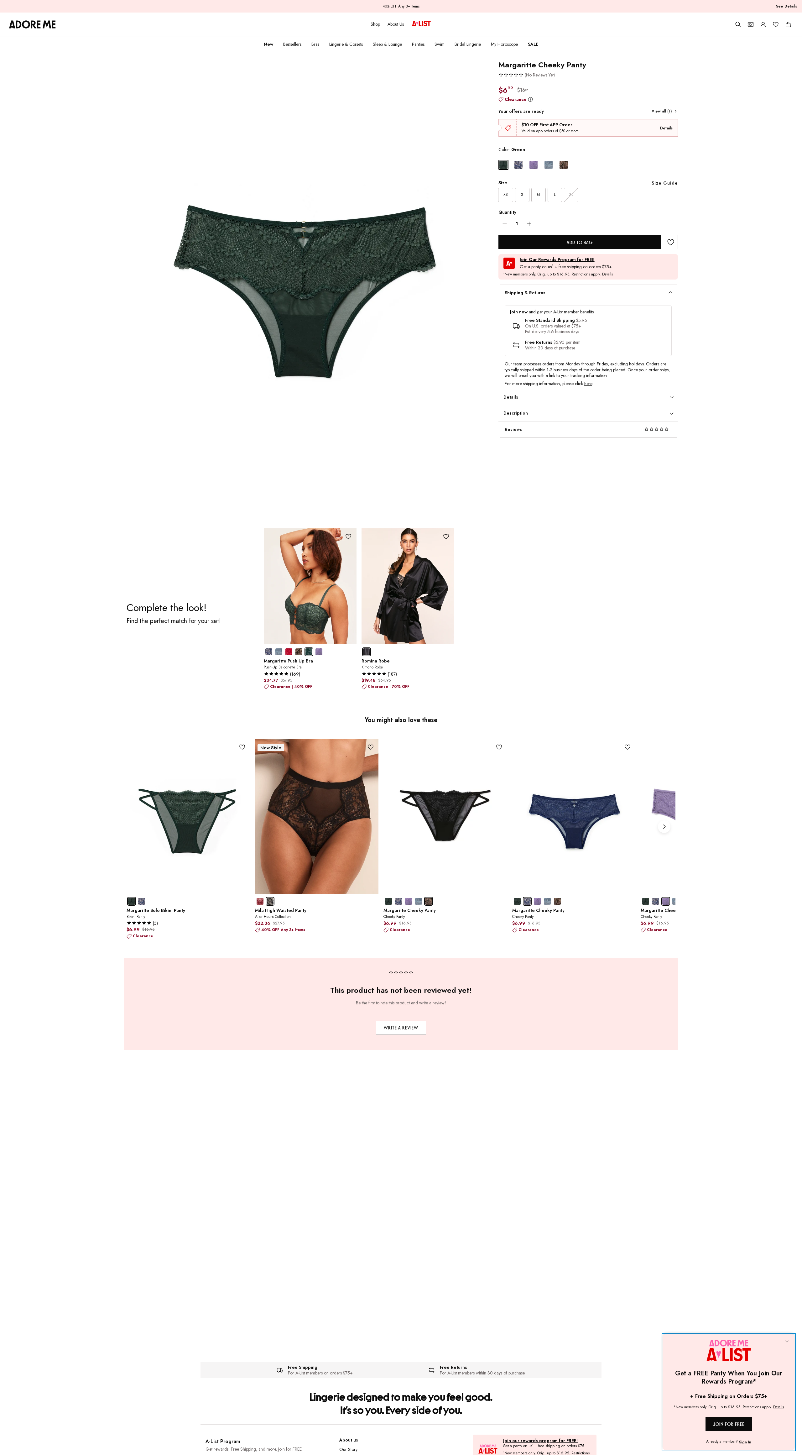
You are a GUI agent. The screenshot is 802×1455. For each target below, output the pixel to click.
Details (666, 128)
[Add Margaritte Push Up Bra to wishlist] (348, 536)
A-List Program (223, 1441)
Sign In (745, 1442)
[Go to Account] (763, 24)
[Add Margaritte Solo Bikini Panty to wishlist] (242, 747)
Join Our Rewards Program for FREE (557, 260)
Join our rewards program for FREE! (540, 1441)
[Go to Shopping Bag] (788, 24)
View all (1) (662, 111)
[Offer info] (530, 99)
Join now (519, 312)
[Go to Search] (738, 24)
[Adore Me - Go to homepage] (32, 24)
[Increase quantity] (529, 223)
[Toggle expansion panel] (670, 292)
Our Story (348, 1449)
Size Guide (665, 183)
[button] (526, 75)
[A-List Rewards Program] (421, 24)
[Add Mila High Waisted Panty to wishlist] (370, 747)
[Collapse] (786, 1341)
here (588, 383)
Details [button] (607, 274)
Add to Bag (580, 242)
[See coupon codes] (750, 24)
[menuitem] (268, 44)
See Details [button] (786, 6)
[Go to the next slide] (664, 826)
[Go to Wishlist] (775, 24)
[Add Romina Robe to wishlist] (445, 536)
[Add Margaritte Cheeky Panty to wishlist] (671, 242)
